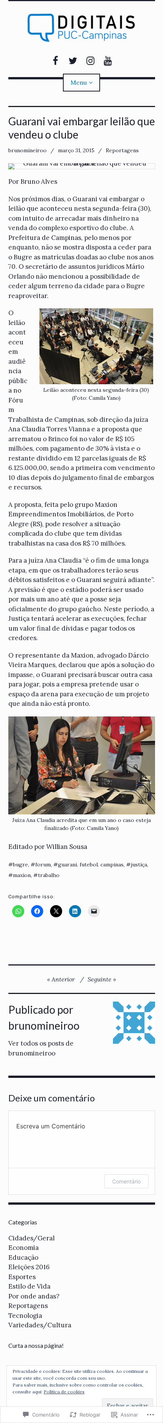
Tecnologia (25, 1315)
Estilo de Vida (29, 1286)
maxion (22, 875)
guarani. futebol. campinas (91, 864)
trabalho (49, 875)
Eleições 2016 (29, 1267)
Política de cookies (64, 1392)
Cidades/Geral (31, 1238)
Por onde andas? (34, 1296)
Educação (23, 1257)
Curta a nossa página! (36, 1345)
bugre (20, 864)
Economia (23, 1247)
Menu (79, 82)
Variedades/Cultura (39, 1325)
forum (43, 864)
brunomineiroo (27, 150)
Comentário (126, 1181)
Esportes (22, 1277)
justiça (139, 864)
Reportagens (122, 150)
